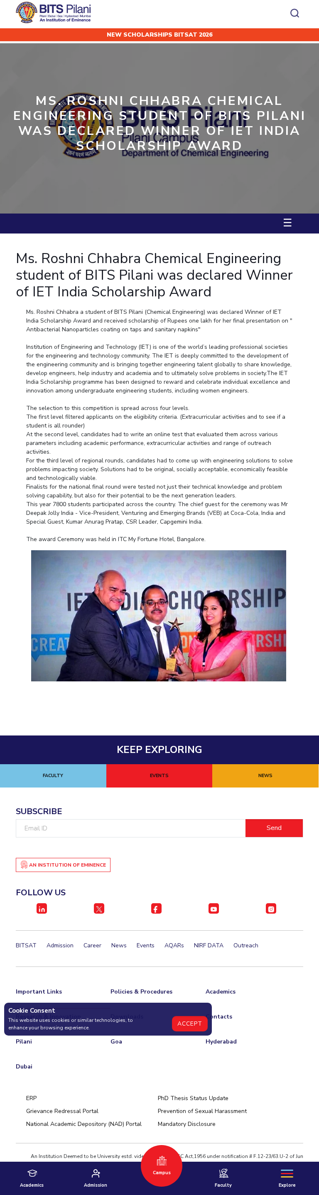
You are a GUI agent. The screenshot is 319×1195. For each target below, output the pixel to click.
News (119, 945)
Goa (116, 1042)
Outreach (245, 945)
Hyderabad (221, 1042)
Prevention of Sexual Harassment (202, 1111)
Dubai (24, 1067)
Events (146, 945)
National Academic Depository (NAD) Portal (84, 1124)
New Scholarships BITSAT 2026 (159, 35)
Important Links (39, 992)
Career (92, 945)
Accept (189, 1024)
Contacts (219, 1017)
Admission (60, 945)
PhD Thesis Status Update (193, 1098)
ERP (31, 1098)
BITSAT (26, 945)
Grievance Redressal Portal (62, 1111)
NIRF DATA (208, 945)
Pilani (24, 1042)
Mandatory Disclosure (187, 1124)
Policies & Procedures (141, 992)
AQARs (174, 945)
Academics (221, 992)
